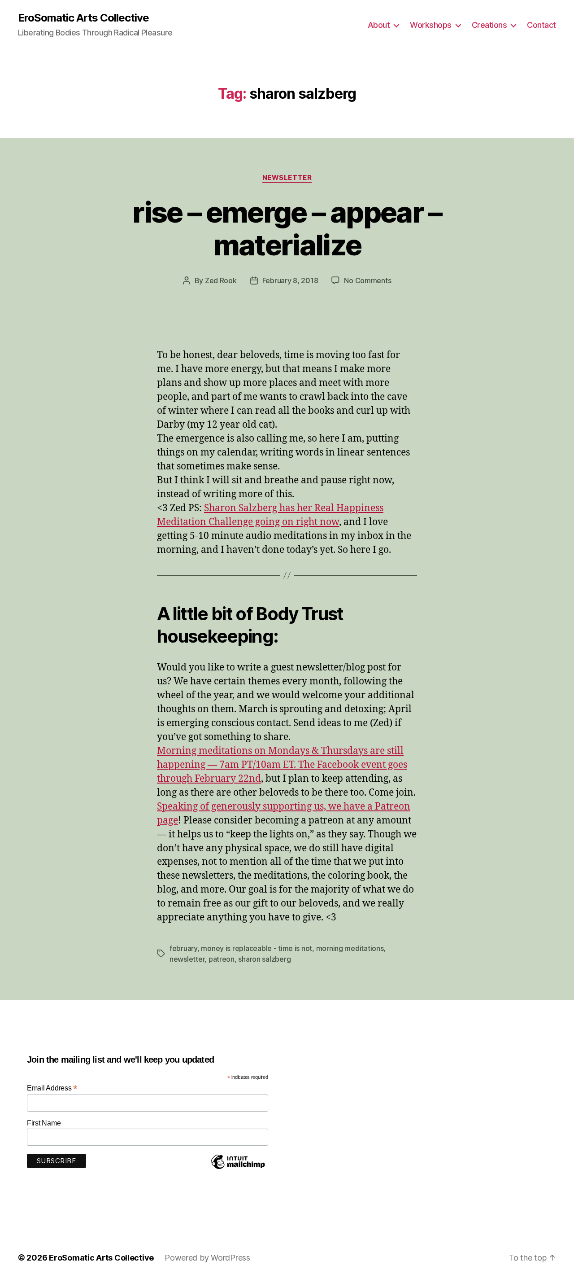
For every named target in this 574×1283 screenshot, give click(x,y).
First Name (44, 1123)
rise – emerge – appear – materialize (286, 228)
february (183, 948)
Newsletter (287, 178)
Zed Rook (221, 280)
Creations (489, 25)
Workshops (431, 25)
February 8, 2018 (290, 280)
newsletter (187, 959)
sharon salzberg (264, 959)
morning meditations (350, 948)
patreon (222, 959)
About (379, 25)
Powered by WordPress (207, 1257)
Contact (541, 25)
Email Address (52, 1088)
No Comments (367, 280)
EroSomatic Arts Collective (83, 18)
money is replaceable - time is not (256, 948)
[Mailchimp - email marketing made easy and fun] (238, 1168)
